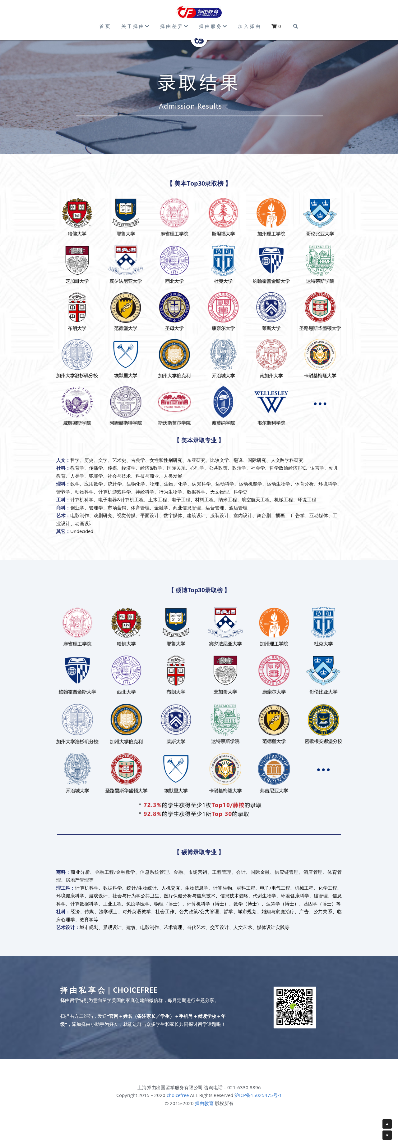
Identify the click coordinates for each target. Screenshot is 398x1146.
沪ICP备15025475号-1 (258, 1095)
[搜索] (295, 26)
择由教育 (204, 1103)
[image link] (199, 12)
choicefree (178, 1095)
